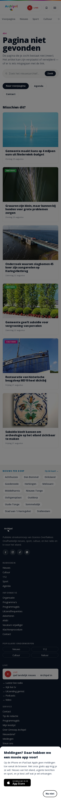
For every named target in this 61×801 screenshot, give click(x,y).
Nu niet (50, 793)
